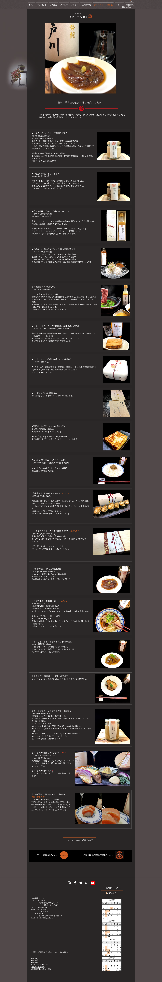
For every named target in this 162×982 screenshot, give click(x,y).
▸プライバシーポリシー (39, 965)
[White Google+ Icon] (87, 883)
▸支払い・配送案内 (38, 967)
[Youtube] (93, 883)
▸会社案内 (34, 960)
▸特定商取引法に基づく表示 (41, 969)
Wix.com (50, 952)
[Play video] (102, 808)
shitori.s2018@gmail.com (45, 918)
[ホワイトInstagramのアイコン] (69, 883)
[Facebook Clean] (75, 883)
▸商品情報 (34, 962)
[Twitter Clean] (81, 883)
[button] (130, 1)
